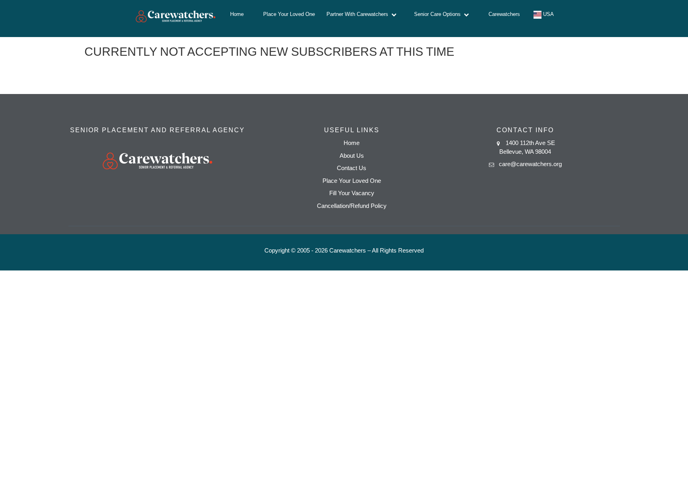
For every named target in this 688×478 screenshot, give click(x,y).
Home (237, 14)
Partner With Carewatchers (358, 14)
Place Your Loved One (289, 14)
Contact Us (351, 168)
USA (547, 14)
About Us (352, 155)
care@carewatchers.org (530, 164)
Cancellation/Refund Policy (352, 205)
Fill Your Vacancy (351, 193)
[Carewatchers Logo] (175, 18)
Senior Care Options (439, 14)
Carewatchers (504, 14)
